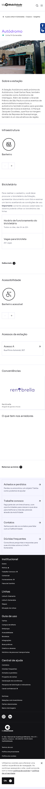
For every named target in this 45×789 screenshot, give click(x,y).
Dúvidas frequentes (9, 669)
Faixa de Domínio (8, 583)
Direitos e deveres (9, 648)
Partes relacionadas (9, 704)
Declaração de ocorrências (12, 681)
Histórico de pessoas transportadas (16, 652)
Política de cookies (9, 756)
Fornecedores (7, 580)
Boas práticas (7, 644)
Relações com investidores (12, 700)
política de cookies (21, 771)
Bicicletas (5, 636)
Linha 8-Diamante (8, 596)
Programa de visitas (9, 677)
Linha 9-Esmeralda (9, 600)
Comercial (5, 576)
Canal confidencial (9, 689)
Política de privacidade (10, 752)
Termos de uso (7, 747)
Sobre (4, 564)
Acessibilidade (7, 633)
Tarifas (4, 621)
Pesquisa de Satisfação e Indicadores (16, 685)
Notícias (5, 696)
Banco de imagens (9, 708)
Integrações (6, 640)
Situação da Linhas (9, 608)
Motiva (4, 568)
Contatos (5, 665)
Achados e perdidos (9, 673)
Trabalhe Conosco (9, 572)
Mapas (4, 604)
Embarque (6, 629)
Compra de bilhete (9, 625)
